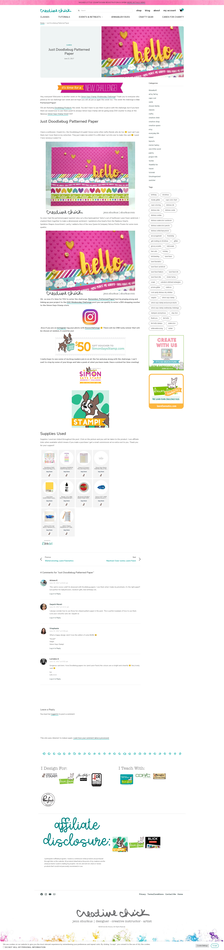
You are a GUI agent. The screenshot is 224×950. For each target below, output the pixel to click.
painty (151, 153)
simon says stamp (168, 298)
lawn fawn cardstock (158, 267)
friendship (170, 236)
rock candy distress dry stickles (161, 292)
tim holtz (166, 318)
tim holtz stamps (156, 323)
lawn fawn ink (173, 272)
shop (139, 10)
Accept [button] (214, 946)
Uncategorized (154, 176)
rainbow (169, 287)
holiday (165, 251)
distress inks (155, 210)
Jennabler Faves (120, 17)
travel (151, 168)
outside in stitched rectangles (171, 282)
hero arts (154, 251)
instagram (61, 328)
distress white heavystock (160, 231)
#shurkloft (153, 90)
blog (147, 10)
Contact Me (170, 894)
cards (69, 45)
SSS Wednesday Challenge (79, 302)
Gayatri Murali (56, 604)
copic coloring (156, 205)
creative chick (154, 118)
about (157, 10)
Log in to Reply (55, 594)
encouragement (156, 236)
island (151, 137)
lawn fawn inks (156, 277)
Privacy (142, 894)
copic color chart (171, 200)
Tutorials (64, 17)
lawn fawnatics (156, 262)
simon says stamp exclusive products (164, 303)
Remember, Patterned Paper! (101, 299)
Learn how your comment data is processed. (91, 738)
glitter (176, 241)
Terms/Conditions (155, 894)
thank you (154, 318)
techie (151, 161)
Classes (44, 17)
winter (170, 328)
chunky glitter (155, 200)
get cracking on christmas (159, 241)
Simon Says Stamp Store (58, 114)
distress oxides (156, 215)
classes (151, 110)
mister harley (154, 145)
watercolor (172, 323)
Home (42, 23)
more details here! (136, 2)
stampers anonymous (158, 313)
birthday (154, 195)
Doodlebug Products (63, 107)
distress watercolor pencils (160, 226)
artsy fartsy (153, 94)
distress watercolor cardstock (161, 220)
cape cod (152, 98)
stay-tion (175, 313)
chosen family (154, 106)
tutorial (152, 172)
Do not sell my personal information (25, 947)
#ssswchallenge (92, 328)
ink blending (155, 256)
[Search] (78, 10)
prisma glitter (155, 287)
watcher (152, 180)
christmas (165, 195)
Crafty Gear (146, 17)
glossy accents (156, 246)
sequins (153, 298)
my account (169, 10)
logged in (54, 714)
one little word (155, 149)
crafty (151, 114)
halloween (170, 246)
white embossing (157, 328)
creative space (154, 125)
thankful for (153, 164)
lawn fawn (168, 256)
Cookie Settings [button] (202, 946)
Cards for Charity (173, 17)
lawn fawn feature (157, 272)
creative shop (154, 121)
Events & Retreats (90, 17)
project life (153, 157)
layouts (152, 141)
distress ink (170, 205)
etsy (150, 129)
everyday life (154, 133)
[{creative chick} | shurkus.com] (55, 10)
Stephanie (54, 628)
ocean (153, 282)
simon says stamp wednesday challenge (165, 308)
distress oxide (170, 210)
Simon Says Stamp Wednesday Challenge (98, 96)
